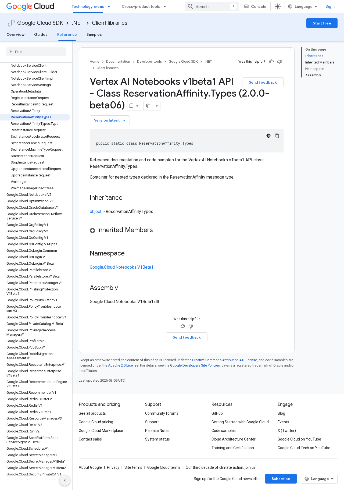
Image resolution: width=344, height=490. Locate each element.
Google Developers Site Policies (195, 365)
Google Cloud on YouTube (299, 439)
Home (94, 61)
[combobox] (212, 6)
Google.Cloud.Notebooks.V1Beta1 (121, 267)
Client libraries (109, 23)
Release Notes (157, 430)
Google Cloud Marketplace (101, 430)
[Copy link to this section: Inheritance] (128, 198)
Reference (67, 34)
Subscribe (281, 478)
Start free (322, 23)
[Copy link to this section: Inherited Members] (158, 230)
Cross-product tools (141, 6)
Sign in (331, 6)
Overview (15, 34)
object (95, 211)
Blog (281, 413)
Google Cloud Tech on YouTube (304, 448)
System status (157, 439)
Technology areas (88, 6)
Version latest (110, 120)
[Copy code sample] (277, 136)
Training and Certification (233, 448)
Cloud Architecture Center (234, 439)
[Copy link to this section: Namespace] (130, 254)
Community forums (161, 413)
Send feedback (263, 82)
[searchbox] (36, 51)
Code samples (224, 430)
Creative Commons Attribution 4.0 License (224, 360)
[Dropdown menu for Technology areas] (110, 6)
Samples (94, 34)
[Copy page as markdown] (148, 106)
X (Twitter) (287, 430)
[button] (187, 231)
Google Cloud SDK (40, 23)
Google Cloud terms (164, 467)
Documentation (118, 61)
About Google (90, 467)
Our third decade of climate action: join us (221, 467)
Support (152, 422)
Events (283, 422)
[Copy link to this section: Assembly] (123, 288)
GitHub (217, 413)
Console (258, 6)
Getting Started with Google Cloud (240, 422)
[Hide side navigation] (64, 480)
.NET (77, 23)
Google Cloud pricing (96, 422)
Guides (41, 34)
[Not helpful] (279, 62)
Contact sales (90, 439)
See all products (92, 413)
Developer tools (149, 61)
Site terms (133, 467)
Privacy (113, 467)
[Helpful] (271, 62)
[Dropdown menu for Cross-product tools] (166, 6)
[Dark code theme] (268, 136)
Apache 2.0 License (123, 365)
